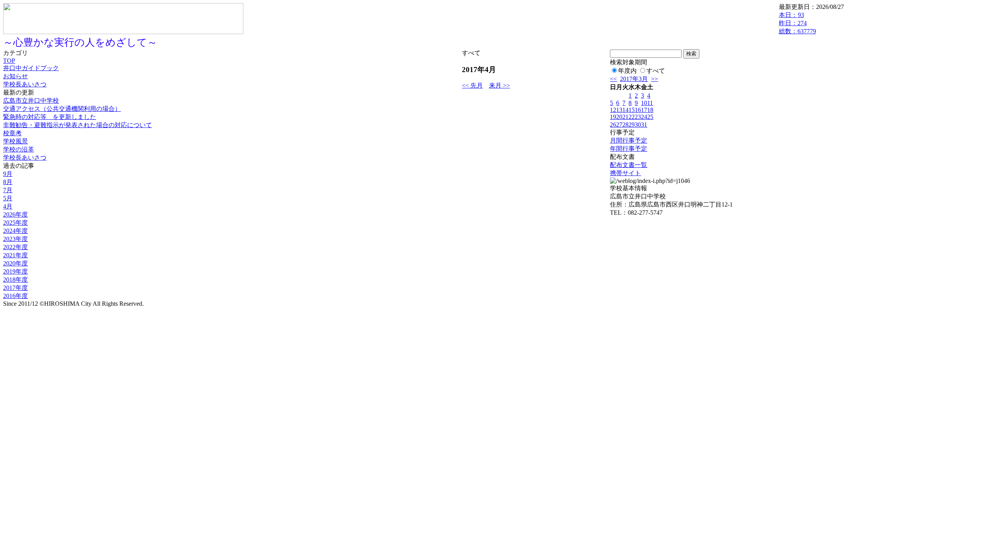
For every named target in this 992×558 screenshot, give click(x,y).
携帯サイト (625, 173)
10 (644, 103)
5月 (7, 198)
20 (619, 117)
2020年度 (15, 263)
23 (638, 117)
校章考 (12, 133)
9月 (7, 173)
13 (619, 110)
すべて (655, 70)
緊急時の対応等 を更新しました (49, 117)
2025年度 (15, 222)
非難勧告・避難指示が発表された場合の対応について (77, 125)
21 (625, 117)
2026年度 (15, 214)
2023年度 (15, 239)
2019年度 (15, 271)
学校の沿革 (18, 149)
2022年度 (15, 247)
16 (638, 110)
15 (632, 110)
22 (632, 117)
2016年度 (15, 296)
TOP (9, 60)
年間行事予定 (628, 148)
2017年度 (15, 287)
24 (644, 117)
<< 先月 (472, 85)
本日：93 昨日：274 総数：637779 (797, 23)
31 (644, 124)
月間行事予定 (628, 140)
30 (638, 124)
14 (625, 110)
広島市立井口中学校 (31, 100)
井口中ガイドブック (31, 68)
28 (625, 124)
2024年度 (15, 230)
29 (632, 124)
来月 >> (499, 85)
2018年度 (15, 279)
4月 (7, 206)
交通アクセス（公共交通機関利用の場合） (62, 108)
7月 (7, 190)
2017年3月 (634, 79)
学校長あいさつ (24, 84)
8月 (7, 182)
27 (619, 124)
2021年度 (15, 255)
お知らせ (15, 76)
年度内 (627, 70)
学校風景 (15, 141)
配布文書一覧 (628, 165)
